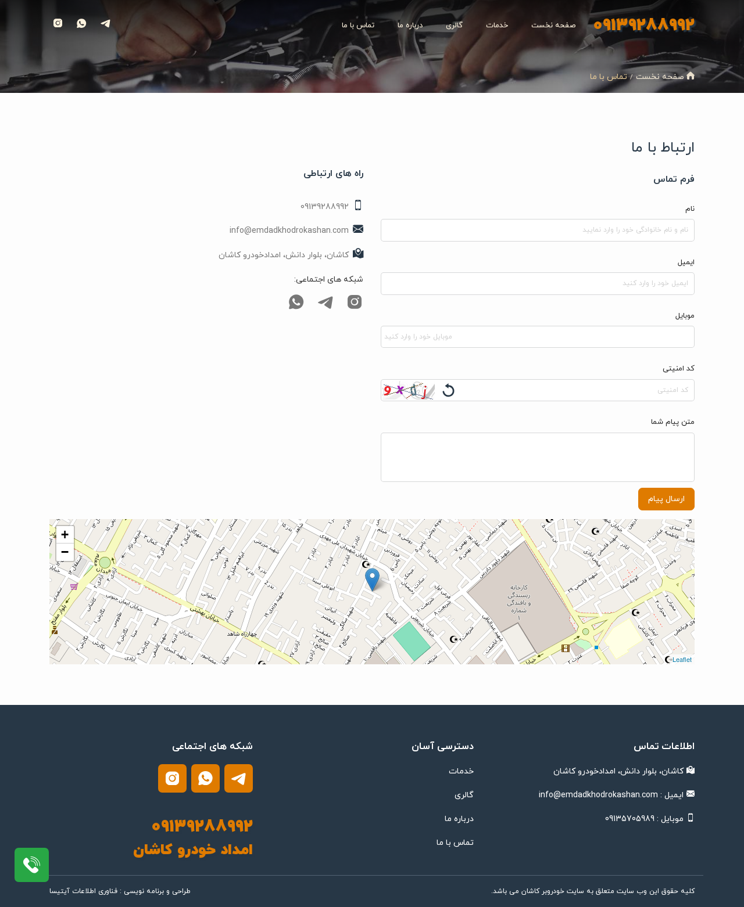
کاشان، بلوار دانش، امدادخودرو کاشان (618, 771)
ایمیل (686, 262)
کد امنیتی (679, 368)
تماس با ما (358, 25)
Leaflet (682, 659)
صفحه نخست (553, 25)
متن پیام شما (673, 422)
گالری (454, 25)
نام (690, 209)
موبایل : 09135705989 (644, 819)
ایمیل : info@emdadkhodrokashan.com (611, 795)
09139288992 (644, 25)
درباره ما (410, 25)
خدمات (497, 25)
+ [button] (65, 534)
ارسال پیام (666, 499)
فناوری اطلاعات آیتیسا (83, 891)
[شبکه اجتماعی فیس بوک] (353, 307)
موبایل (685, 316)
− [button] (65, 552)
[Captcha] (408, 390)
